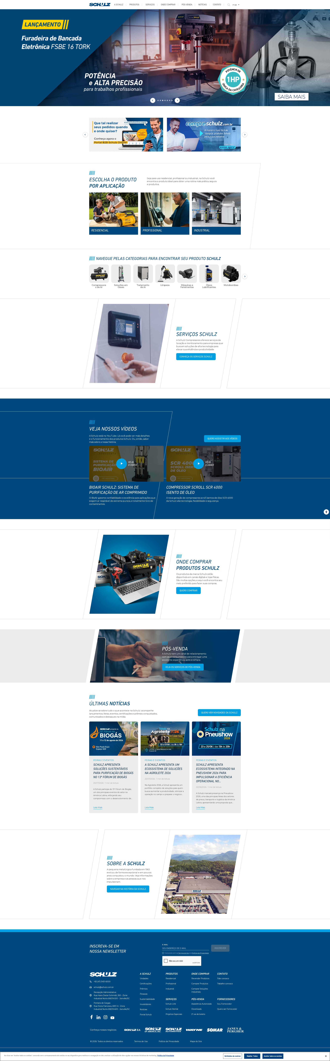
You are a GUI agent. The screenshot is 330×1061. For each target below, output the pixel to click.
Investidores (145, 1004)
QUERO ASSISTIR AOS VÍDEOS (222, 439)
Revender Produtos (200, 978)
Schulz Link (171, 1004)
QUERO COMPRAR (188, 591)
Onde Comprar (168, 5)
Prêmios (143, 989)
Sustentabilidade (147, 999)
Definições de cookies (233, 1056)
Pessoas (143, 994)
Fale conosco (223, 978)
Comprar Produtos (199, 983)
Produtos (134, 5)
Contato (217, 5)
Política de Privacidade (200, 953)
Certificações (146, 983)
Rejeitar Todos (252, 1056)
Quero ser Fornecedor (227, 1009)
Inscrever (220, 948)
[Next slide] (177, 100)
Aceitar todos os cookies (273, 1056)
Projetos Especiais (174, 1014)
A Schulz (118, 5)
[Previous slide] (152, 100)
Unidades (144, 978)
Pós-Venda (197, 999)
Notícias (202, 5)
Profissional (171, 983)
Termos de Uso (183, 953)
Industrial (170, 989)
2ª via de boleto (198, 1014)
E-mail (165, 945)
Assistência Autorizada (201, 1004)
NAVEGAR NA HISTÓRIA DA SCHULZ (128, 889)
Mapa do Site (196, 1041)
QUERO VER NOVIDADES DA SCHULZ (219, 713)
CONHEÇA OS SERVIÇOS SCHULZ (196, 357)
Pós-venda (187, 5)
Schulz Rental (172, 1009)
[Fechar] (326, 1056)
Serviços (150, 5)
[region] (165, 1056)
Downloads (196, 1009)
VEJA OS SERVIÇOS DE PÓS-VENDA (182, 667)
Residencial (171, 978)
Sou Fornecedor (224, 1004)
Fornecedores (226, 999)
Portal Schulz (146, 1014)
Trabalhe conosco (225, 983)
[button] (158, 100)
